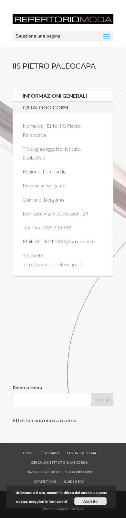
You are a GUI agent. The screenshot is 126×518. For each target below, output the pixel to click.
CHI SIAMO (50, 453)
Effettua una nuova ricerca (45, 420)
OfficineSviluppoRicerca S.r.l (63, 509)
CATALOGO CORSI (45, 107)
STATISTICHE (45, 481)
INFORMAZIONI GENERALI (55, 96)
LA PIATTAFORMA (81, 453)
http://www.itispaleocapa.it (52, 264)
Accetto (90, 501)
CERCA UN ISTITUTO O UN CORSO (59, 462)
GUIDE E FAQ (74, 481)
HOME (28, 453)
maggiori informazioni (48, 501)
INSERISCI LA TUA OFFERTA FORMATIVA (59, 472)
